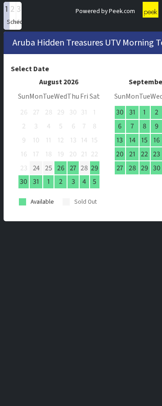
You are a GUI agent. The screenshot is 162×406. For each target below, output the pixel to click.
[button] (6, 16)
